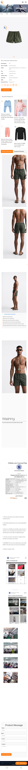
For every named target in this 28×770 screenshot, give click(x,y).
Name (2, 728)
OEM (7, 13)
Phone (2, 733)
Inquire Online (6, 89)
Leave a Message (6, 754)
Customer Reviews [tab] (19, 151)
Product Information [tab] (7, 151)
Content (3, 744)
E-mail (3, 738)
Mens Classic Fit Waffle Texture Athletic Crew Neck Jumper (19, 145)
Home (1, 13)
